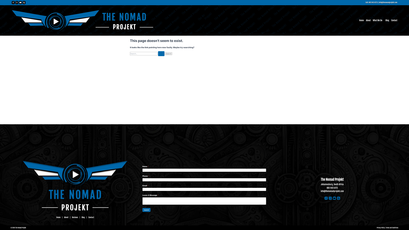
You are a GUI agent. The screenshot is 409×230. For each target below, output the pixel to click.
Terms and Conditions (392, 228)
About (368, 20)
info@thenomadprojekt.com (388, 2)
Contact (394, 20)
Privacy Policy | (381, 228)
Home (361, 20)
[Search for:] (147, 54)
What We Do (377, 20)
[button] (378, 20)
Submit (146, 210)
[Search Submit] (161, 53)
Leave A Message (150, 195)
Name (145, 166)
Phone (145, 176)
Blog (387, 20)
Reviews (75, 217)
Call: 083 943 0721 (372, 2)
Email (145, 186)
